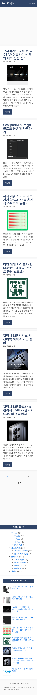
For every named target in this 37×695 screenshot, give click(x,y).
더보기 (7, 112)
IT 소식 (14, 533)
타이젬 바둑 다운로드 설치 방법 (22, 669)
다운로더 (18, 542)
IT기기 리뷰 (19, 559)
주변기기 (18, 568)
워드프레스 (16, 547)
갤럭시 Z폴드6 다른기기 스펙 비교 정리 (22, 598)
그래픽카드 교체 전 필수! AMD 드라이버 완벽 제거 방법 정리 (17, 54)
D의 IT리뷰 (8, 3)
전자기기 (15, 556)
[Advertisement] (18, 26)
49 (29, 476)
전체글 (14, 571)
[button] (24, 3)
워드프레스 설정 (21, 553)
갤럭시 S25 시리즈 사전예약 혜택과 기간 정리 (17, 339)
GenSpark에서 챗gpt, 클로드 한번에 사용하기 (17, 128)
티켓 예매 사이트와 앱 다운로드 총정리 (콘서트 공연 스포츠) (17, 267)
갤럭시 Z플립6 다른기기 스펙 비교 (22, 587)
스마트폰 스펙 (20, 562)
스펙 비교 (18, 565)
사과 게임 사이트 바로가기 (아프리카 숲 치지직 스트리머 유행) (18, 199)
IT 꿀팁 (17, 536)
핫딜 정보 (18, 544)
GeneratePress (21, 550)
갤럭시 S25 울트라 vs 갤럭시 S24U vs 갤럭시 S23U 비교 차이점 (18, 410)
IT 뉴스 (17, 539)
